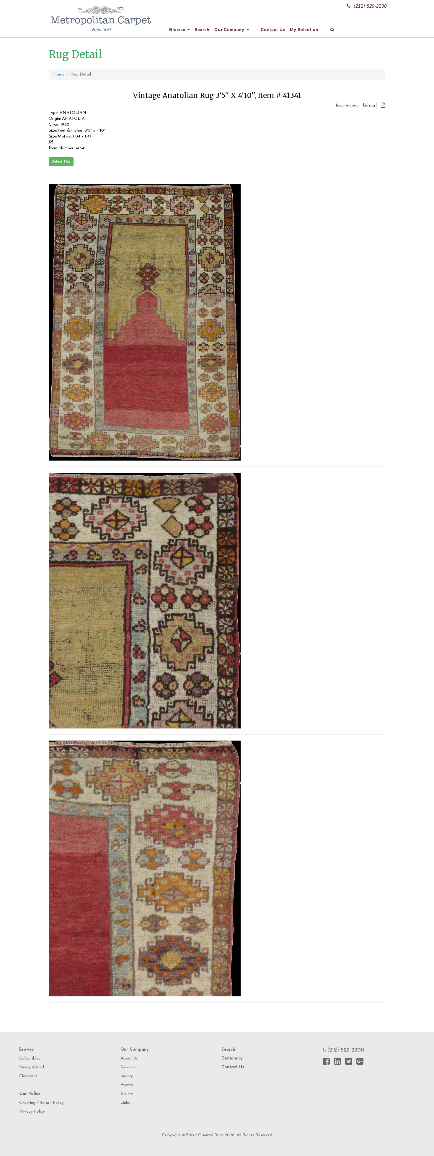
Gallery (126, 1094)
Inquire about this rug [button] (355, 105)
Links (125, 1103)
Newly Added (31, 1067)
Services (127, 1067)
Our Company (230, 29)
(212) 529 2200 (345, 1050)
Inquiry (126, 1076)
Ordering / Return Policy (41, 1103)
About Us (129, 1058)
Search (202, 29)
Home (58, 74)
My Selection (304, 29)
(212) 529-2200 (370, 6)
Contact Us (273, 29)
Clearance (28, 1076)
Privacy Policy (32, 1111)
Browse (178, 29)
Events (126, 1085)
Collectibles (29, 1058)
